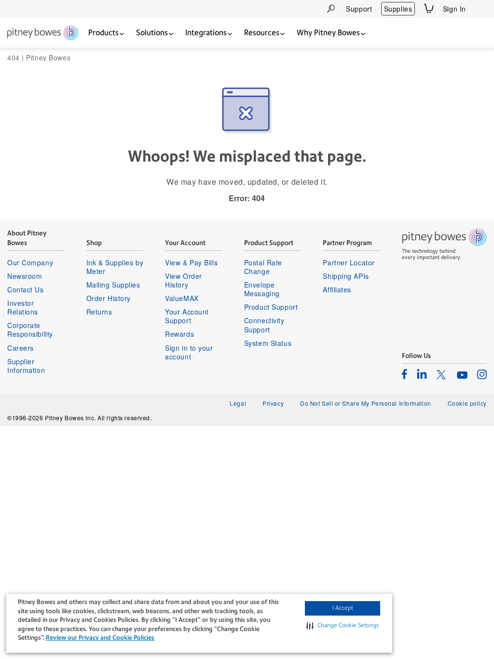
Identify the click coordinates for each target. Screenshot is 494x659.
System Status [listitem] (267, 343)
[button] (342, 625)
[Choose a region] (481, 8)
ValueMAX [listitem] (181, 298)
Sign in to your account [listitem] (189, 352)
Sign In (454, 9)
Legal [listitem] (238, 403)
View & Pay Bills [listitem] (191, 262)
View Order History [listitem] (183, 280)
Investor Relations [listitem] (22, 307)
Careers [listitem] (20, 347)
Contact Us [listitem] (25, 289)
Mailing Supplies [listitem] (113, 284)
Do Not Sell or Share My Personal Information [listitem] (365, 403)
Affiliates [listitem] (337, 289)
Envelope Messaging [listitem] (262, 289)
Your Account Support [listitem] (187, 316)
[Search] (331, 8)
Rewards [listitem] (179, 334)
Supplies (398, 9)
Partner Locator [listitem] (348, 262)
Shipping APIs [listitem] (346, 276)
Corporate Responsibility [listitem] (30, 329)
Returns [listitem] (99, 311)
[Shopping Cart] (429, 8)
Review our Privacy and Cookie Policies (100, 637)
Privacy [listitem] (273, 403)
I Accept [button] (342, 607)
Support (359, 9)
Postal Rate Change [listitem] (263, 266)
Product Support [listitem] (271, 306)
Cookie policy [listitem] (467, 403)
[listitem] (404, 374)
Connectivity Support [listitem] (264, 324)
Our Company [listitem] (30, 262)
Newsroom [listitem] (24, 276)
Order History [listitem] (108, 298)
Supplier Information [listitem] (26, 365)
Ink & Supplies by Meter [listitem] (115, 266)
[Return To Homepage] (42, 33)
